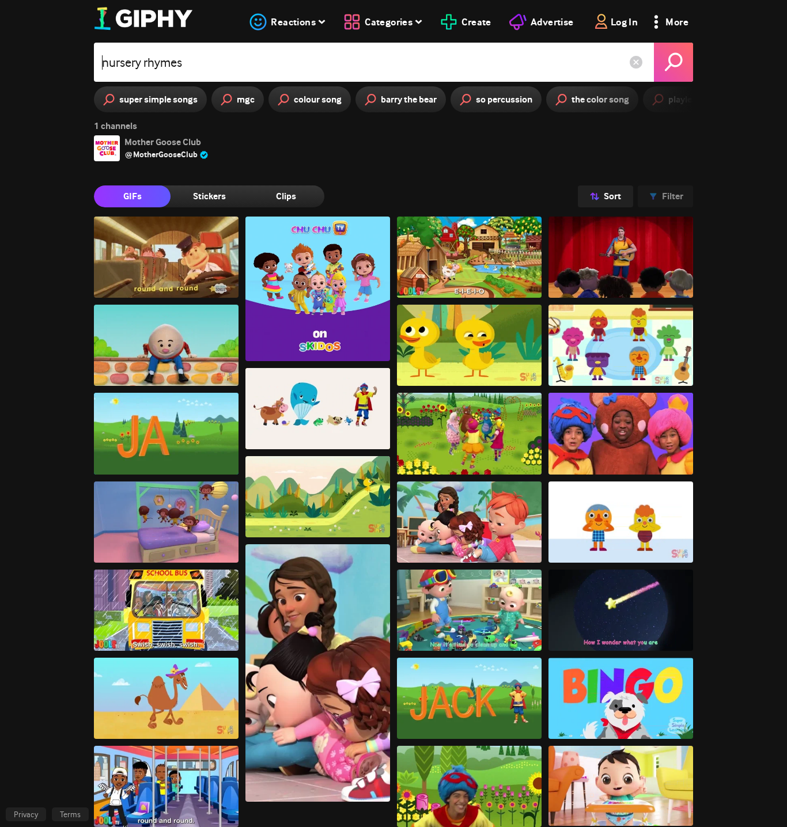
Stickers (209, 196)
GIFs (132, 196)
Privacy (26, 814)
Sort (612, 196)
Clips (286, 196)
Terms (70, 814)
